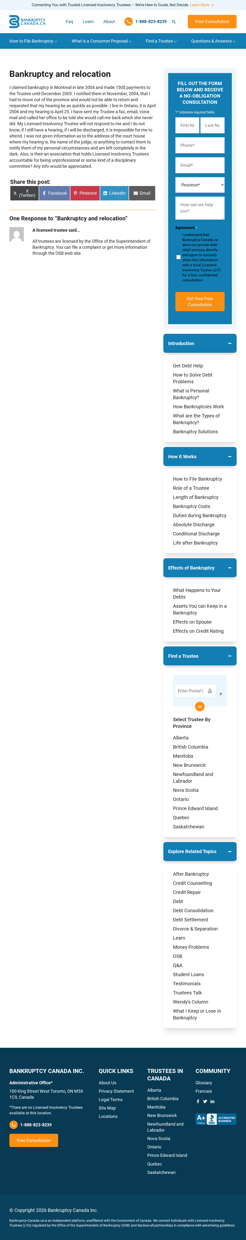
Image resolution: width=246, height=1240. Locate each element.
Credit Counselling (192, 883)
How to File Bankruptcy (197, 479)
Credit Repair (187, 892)
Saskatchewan (188, 827)
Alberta (181, 738)
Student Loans (188, 974)
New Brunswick (189, 765)
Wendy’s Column (190, 1002)
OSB (177, 956)
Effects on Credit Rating (198, 631)
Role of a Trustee (191, 488)
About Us (107, 1082)
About (109, 21)
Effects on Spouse (192, 622)
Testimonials (187, 983)
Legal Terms (111, 1099)
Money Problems (191, 947)
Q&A (177, 965)
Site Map (107, 1107)
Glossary (204, 1082)
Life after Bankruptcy (195, 543)
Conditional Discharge (196, 534)
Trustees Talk (187, 993)
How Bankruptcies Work (198, 406)
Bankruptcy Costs (191, 506)
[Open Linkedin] (212, 1101)
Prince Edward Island (195, 808)
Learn (88, 21)
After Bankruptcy (191, 874)
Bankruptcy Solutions (195, 431)
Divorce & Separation (195, 929)
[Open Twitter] (205, 1101)
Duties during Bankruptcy (199, 515)
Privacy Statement (116, 1091)
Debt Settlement (190, 920)
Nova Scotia (186, 790)
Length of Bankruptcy (195, 497)
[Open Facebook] (198, 1101)
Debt (178, 901)
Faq (69, 21)
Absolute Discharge (194, 524)
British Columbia (190, 747)
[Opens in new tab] (216, 1119)
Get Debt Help (188, 366)
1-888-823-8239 (36, 1124)
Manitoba (183, 756)
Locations (108, 1116)
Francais (204, 1091)
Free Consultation (212, 21)
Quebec (181, 817)
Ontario (181, 799)
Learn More (199, 5)
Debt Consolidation (193, 910)
